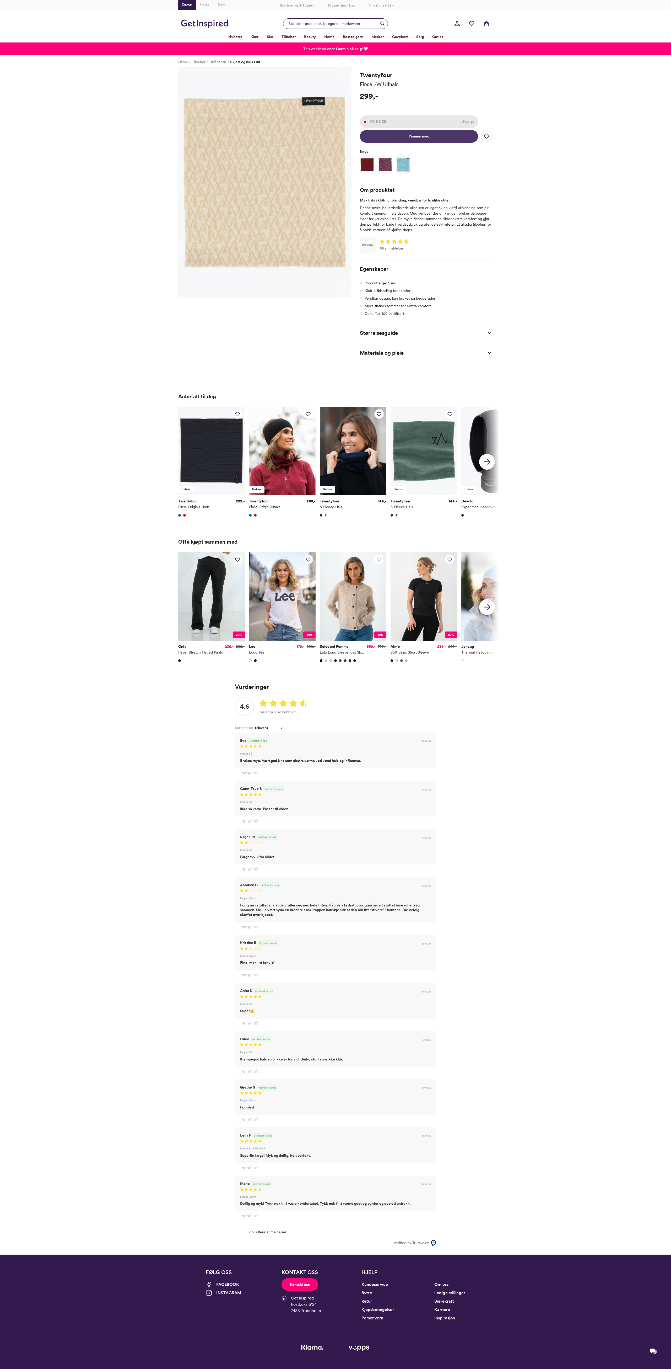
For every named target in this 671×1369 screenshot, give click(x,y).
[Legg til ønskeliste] (486, 136)
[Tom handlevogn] (486, 23)
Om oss (441, 1284)
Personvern (372, 1317)
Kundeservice (374, 1284)
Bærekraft (444, 1301)
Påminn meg (419, 136)
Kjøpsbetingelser (377, 1309)
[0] (472, 23)
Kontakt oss (300, 1284)
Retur (366, 1301)
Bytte (366, 1292)
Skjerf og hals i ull (245, 62)
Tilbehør (198, 62)
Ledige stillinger (449, 1292)
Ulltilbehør (217, 62)
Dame (183, 62)
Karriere (442, 1309)
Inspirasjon (444, 1317)
